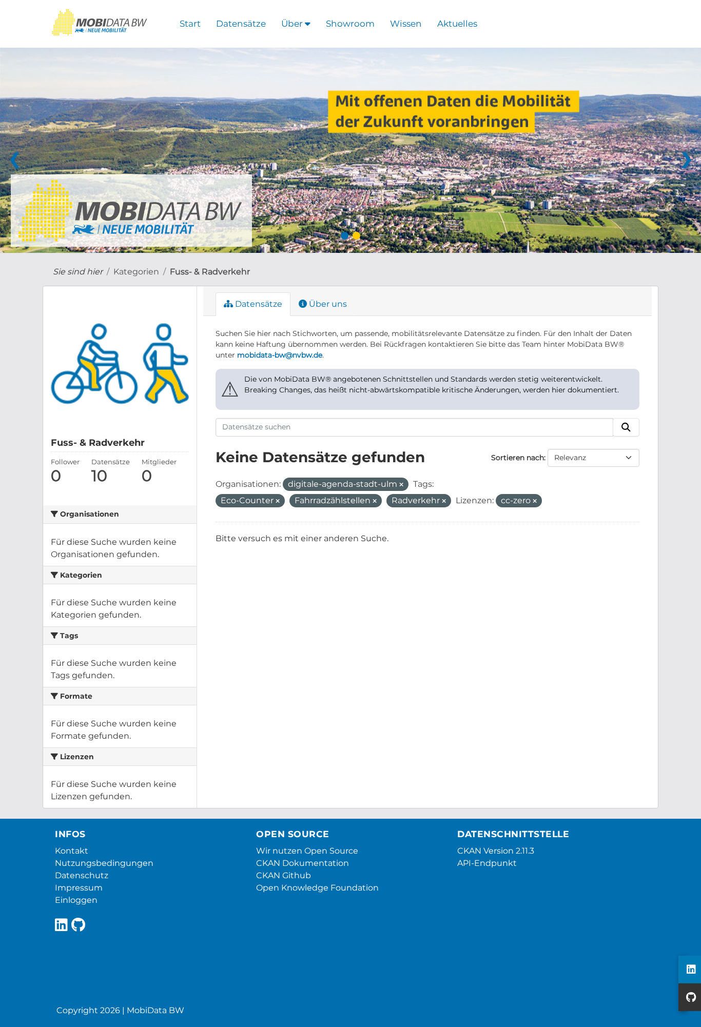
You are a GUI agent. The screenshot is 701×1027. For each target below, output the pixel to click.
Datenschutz (81, 875)
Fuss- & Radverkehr (210, 271)
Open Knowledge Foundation (317, 888)
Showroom (350, 23)
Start (190, 23)
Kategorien (136, 271)
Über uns (327, 304)
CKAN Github (283, 875)
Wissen (406, 23)
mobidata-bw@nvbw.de (279, 355)
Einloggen (76, 900)
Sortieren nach (517, 457)
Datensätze (241, 23)
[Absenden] (626, 427)
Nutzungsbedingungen (104, 863)
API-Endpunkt (487, 863)
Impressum (79, 888)
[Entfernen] (401, 484)
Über (293, 23)
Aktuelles (457, 23)
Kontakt (71, 851)
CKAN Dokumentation (302, 863)
